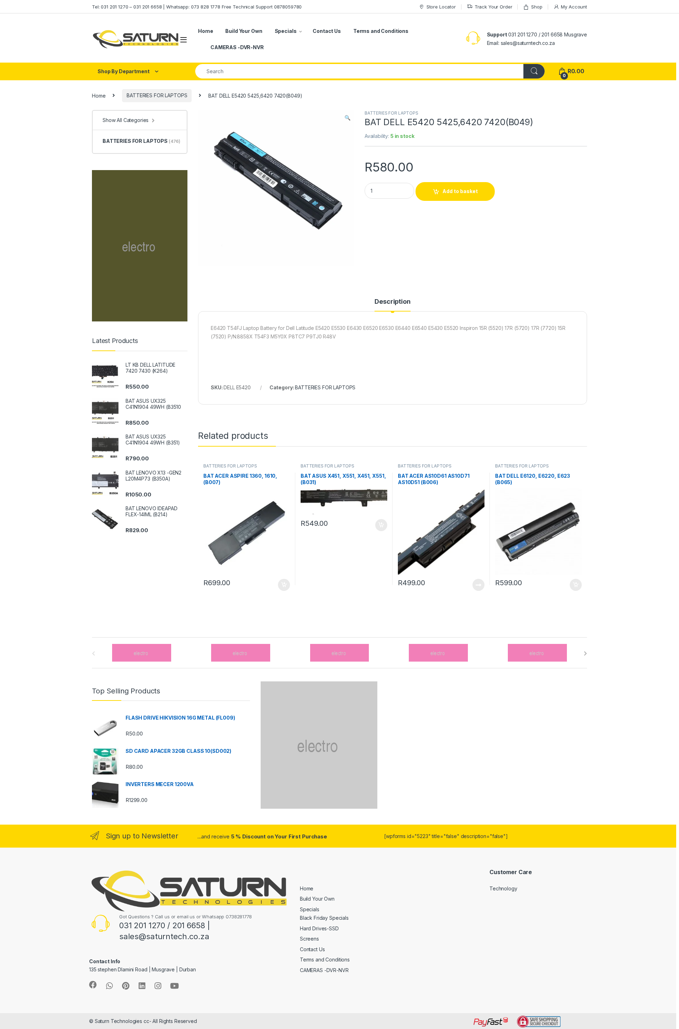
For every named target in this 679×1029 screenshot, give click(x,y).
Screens (309, 939)
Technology (503, 888)
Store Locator (441, 7)
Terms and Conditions (380, 31)
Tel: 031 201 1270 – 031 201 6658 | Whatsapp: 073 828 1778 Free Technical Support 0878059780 (197, 7)
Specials (286, 31)
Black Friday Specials (324, 918)
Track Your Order (493, 7)
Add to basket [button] (282, 585)
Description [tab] (392, 301)
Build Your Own (243, 31)
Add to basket (460, 191)
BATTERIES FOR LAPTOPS (157, 95)
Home (205, 31)
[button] (347, 118)
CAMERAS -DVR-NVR (237, 47)
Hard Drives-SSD (319, 928)
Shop (536, 7)
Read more (478, 585)
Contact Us (327, 31)
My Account (574, 7)
